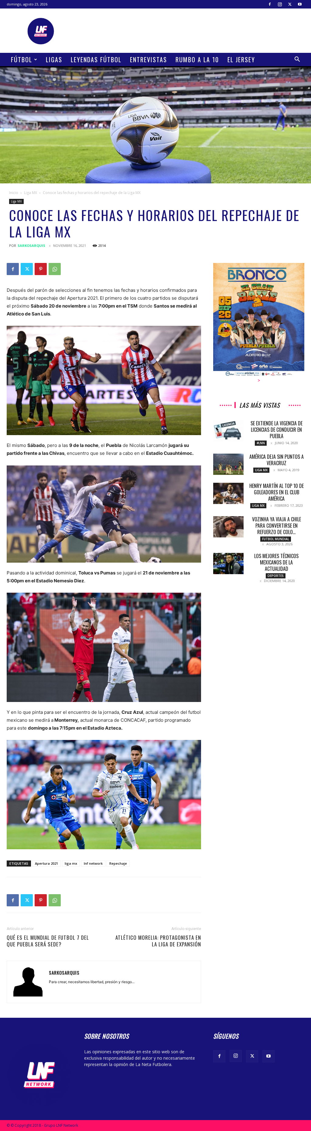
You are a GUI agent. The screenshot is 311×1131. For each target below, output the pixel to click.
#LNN (261, 443)
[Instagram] (279, 4)
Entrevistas (148, 59)
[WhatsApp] (55, 269)
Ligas (54, 59)
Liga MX (30, 192)
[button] (297, 60)
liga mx (71, 863)
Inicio (13, 192)
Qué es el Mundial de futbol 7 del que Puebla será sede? (48, 941)
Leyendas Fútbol (96, 59)
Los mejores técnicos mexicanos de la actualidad (276, 562)
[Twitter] (289, 4)
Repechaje (118, 863)
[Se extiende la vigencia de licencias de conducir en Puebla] (228, 430)
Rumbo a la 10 (197, 59)
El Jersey (241, 59)
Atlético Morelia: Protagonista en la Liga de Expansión (158, 941)
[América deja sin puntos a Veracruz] (228, 464)
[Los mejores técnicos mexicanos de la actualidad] (228, 563)
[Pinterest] (41, 269)
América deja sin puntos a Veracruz (276, 460)
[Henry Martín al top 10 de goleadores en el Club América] (228, 493)
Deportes (276, 576)
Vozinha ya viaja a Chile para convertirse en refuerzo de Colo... (276, 526)
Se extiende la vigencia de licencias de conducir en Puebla (276, 430)
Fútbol (21, 59)
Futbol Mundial (275, 539)
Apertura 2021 (46, 863)
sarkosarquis (31, 245)
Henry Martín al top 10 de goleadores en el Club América (276, 492)
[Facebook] (269, 4)
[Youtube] (299, 4)
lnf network (93, 863)
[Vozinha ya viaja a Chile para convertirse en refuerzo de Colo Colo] (228, 526)
